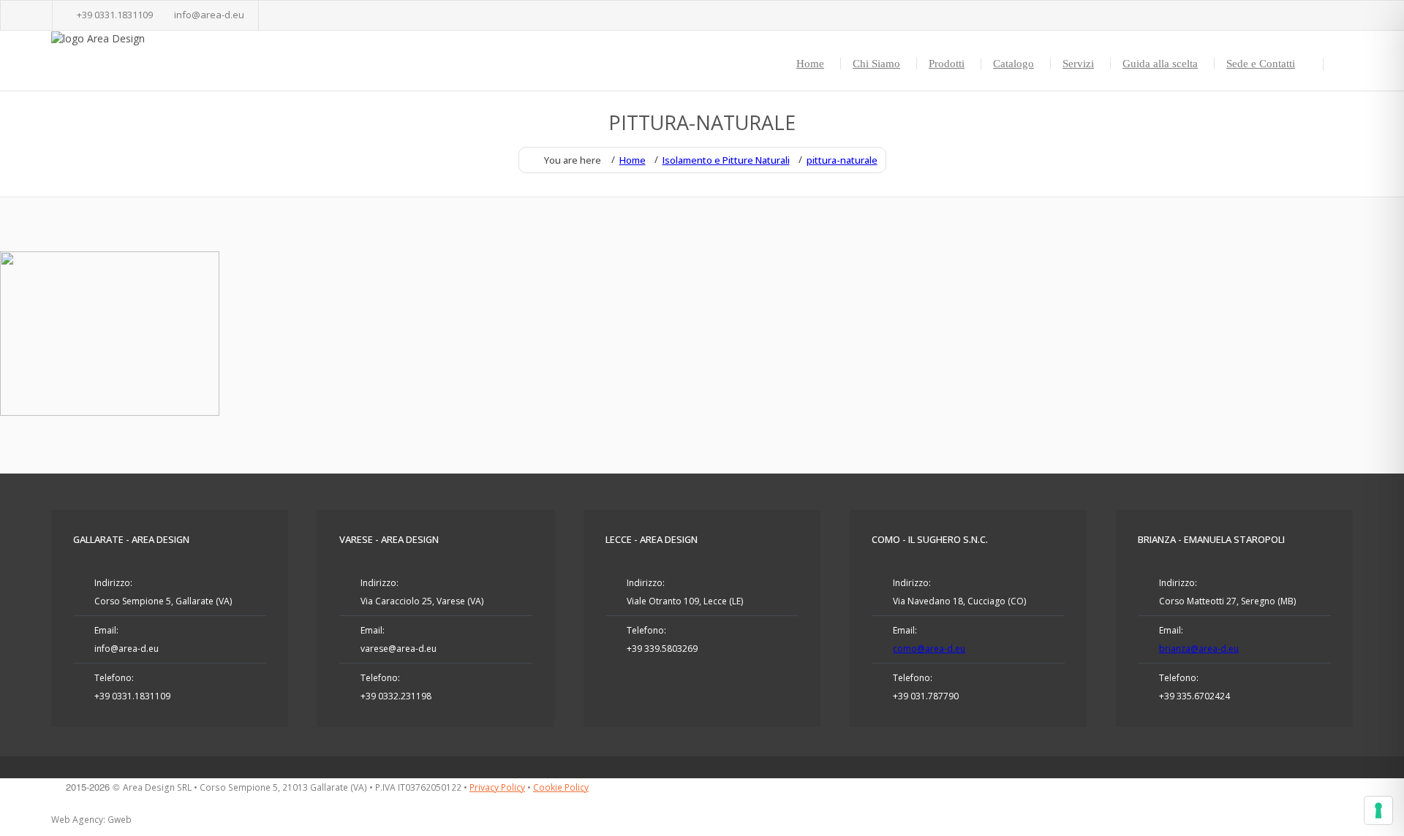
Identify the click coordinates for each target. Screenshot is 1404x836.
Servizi (1078, 63)
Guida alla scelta (1160, 63)
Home (810, 63)
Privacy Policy (497, 787)
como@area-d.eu (929, 648)
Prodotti (947, 63)
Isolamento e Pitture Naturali (726, 160)
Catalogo (1013, 63)
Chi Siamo (876, 63)
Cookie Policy (561, 787)
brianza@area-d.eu (1199, 648)
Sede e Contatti (1260, 63)
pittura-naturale (842, 160)
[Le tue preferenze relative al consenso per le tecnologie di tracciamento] (1378, 810)
